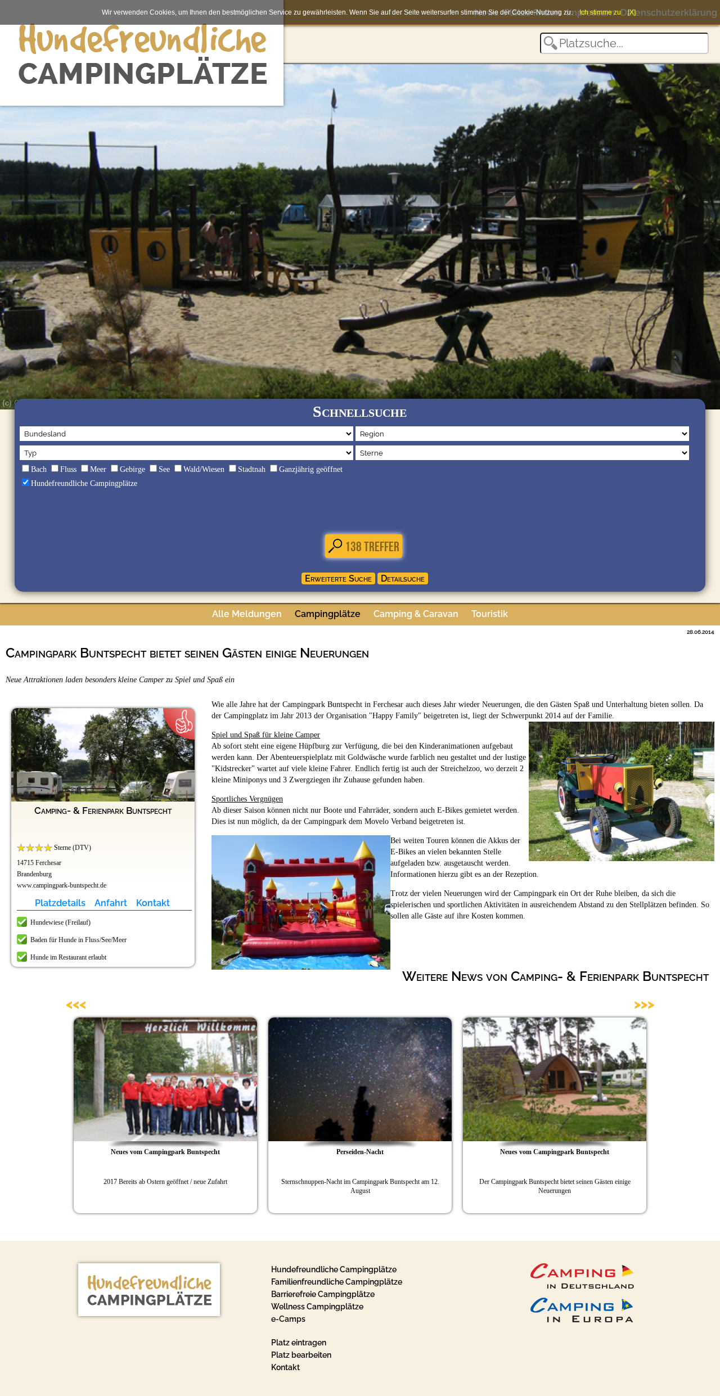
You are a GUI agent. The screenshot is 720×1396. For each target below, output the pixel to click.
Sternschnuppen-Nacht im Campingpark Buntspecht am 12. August (360, 1186)
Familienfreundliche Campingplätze (336, 1281)
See (164, 469)
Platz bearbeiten (301, 1354)
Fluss (68, 469)
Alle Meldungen (247, 614)
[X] (632, 12)
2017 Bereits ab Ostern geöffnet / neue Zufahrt (165, 1182)
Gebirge (132, 469)
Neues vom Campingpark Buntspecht (165, 1152)
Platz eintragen (298, 1342)
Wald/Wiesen (203, 469)
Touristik (489, 614)
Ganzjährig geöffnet (311, 469)
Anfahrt (110, 903)
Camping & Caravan (416, 614)
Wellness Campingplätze (317, 1306)
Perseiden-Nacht (360, 1152)
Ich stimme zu (600, 12)
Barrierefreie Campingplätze (323, 1294)
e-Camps (288, 1318)
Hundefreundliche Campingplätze (84, 483)
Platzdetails (60, 903)
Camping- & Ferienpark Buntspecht (103, 810)
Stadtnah (252, 469)
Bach (39, 469)
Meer (98, 469)
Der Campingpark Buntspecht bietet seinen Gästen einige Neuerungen (555, 1186)
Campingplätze (328, 614)
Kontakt (153, 903)
